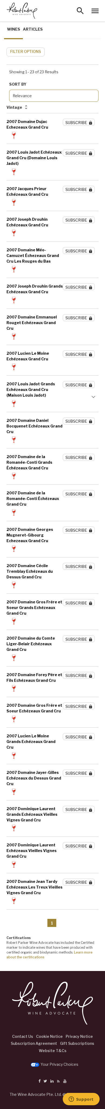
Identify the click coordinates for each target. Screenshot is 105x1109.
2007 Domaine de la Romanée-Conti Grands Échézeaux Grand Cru (29, 462)
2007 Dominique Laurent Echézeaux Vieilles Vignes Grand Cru (31, 850)
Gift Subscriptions (77, 1043)
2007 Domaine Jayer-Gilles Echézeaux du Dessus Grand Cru (33, 778)
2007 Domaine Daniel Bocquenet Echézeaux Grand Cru (34, 426)
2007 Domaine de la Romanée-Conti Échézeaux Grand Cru (32, 498)
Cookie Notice (49, 1036)
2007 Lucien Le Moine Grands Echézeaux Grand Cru (30, 741)
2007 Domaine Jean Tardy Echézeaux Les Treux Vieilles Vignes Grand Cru (34, 887)
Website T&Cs (52, 1050)
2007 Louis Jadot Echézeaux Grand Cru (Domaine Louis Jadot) (34, 158)
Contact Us (22, 1036)
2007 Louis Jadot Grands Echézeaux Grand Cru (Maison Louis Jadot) (30, 389)
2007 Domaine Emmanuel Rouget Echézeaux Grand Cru (31, 323)
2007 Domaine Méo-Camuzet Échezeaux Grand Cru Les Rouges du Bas (32, 255)
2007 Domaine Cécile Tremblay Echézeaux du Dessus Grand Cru (29, 571)
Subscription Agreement (34, 1043)
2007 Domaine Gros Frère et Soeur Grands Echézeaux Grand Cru (34, 607)
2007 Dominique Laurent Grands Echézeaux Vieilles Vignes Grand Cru (31, 814)
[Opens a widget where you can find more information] (81, 1099)
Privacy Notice (79, 1036)
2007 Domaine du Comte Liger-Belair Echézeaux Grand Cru (30, 644)
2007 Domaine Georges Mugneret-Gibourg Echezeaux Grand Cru (29, 535)
